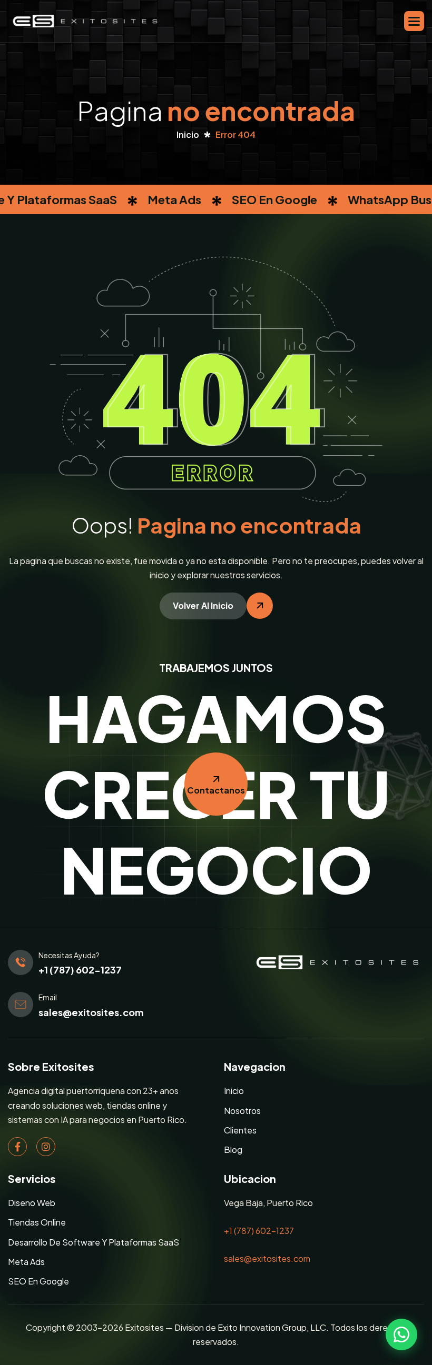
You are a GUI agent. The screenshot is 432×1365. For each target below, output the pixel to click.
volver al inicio (203, 605)
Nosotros (242, 1110)
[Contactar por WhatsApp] (401, 1334)
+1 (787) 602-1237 (80, 969)
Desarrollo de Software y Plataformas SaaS (93, 1242)
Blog (233, 1149)
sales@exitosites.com (90, 1012)
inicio (187, 134)
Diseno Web (31, 1202)
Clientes (240, 1130)
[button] (414, 21)
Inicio (234, 1090)
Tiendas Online (37, 1222)
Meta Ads (26, 1261)
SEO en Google (38, 1281)
